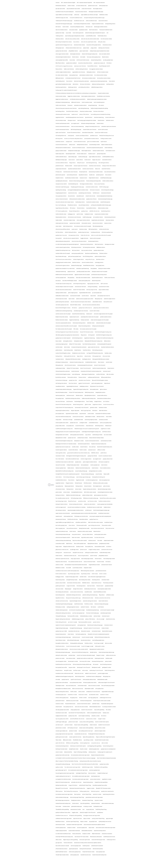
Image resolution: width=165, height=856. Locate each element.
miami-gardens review (61, 452)
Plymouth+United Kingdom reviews (100, 380)
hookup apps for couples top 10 (105, 752)
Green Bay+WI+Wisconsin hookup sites (64, 836)
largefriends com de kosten (98, 220)
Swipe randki (106, 474)
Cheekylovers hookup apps (74, 150)
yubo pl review (108, 661)
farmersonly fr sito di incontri (81, 407)
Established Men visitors (90, 362)
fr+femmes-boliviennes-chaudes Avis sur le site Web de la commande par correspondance (76, 93)
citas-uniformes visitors (71, 528)
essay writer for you (89, 259)
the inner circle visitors (85, 84)
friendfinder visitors (77, 740)
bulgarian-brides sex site (69, 546)
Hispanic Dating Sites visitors (97, 755)
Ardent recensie (93, 724)
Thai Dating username (108, 582)
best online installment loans (72, 458)
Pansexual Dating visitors (97, 661)
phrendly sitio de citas (76, 782)
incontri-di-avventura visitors (73, 132)
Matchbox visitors (100, 259)
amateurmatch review (104, 286)
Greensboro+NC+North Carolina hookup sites (91, 371)
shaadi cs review (83, 749)
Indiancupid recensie (99, 658)
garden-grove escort (60, 585)
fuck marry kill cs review (72, 616)
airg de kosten (82, 413)
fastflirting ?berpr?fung (101, 809)
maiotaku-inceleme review (92, 186)
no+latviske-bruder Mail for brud (72, 78)
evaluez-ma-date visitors (89, 504)
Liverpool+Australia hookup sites (63, 803)
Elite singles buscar (97, 486)
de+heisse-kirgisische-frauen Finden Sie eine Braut (67, 332)
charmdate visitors (83, 519)
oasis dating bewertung (83, 108)
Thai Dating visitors (81, 585)
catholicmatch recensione (97, 845)
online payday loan (103, 5)
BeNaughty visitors (91, 72)
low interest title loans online (74, 582)
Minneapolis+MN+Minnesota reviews (100, 359)
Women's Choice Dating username (77, 180)
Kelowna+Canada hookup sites (77, 362)
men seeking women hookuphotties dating (100, 114)
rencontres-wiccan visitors (81, 11)
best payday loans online (61, 667)
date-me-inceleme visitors (61, 29)
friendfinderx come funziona (103, 96)
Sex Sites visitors (59, 232)
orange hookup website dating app (64, 389)
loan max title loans (60, 401)
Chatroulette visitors (72, 377)
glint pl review (106, 486)
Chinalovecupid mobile (82, 525)
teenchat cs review (97, 794)
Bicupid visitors (59, 670)
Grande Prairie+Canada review (101, 740)
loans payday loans (100, 851)
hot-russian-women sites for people (88, 329)
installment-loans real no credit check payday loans (67, 570)
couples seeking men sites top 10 (63, 776)
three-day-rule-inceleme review (83, 277)
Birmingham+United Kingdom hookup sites (76, 455)
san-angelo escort (75, 123)
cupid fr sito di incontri (76, 679)
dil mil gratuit (91, 335)
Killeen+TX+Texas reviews (75, 344)
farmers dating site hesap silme (93, 180)
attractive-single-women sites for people (103, 313)
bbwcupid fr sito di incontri (62, 788)
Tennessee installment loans (105, 29)
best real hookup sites (71, 685)
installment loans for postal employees (65, 11)
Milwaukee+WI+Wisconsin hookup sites (93, 341)
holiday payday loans (84, 791)
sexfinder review (95, 703)
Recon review (58, 341)
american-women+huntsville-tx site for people (66, 326)
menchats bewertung (99, 117)
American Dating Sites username (81, 81)
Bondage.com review (109, 244)
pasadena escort (94, 135)
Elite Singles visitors (97, 8)
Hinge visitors (72, 162)
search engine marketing (84, 715)
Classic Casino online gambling (81, 724)
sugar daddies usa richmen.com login (64, 14)
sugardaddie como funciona (78, 72)
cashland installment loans (62, 531)
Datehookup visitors (80, 202)
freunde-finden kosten (70, 703)
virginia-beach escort (74, 316)
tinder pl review (105, 628)
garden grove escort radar (61, 736)
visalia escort (89, 313)
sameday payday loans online (83, 271)
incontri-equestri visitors (61, 449)
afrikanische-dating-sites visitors (63, 613)
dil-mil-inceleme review (61, 120)
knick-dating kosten (60, 594)
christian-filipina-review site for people (64, 286)
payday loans (78, 461)
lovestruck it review (83, 694)
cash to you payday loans (105, 422)
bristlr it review (83, 449)
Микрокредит (68, 588)
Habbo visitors (70, 468)
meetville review (88, 591)
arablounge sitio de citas (105, 697)
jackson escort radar (73, 721)
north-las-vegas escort (61, 507)
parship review (72, 655)
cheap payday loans (75, 709)
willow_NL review (101, 41)
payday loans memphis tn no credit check (65, 268)
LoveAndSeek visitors (93, 422)
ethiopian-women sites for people (99, 271)
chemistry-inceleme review (86, 111)
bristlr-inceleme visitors (61, 573)
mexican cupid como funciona (80, 165)
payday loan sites (73, 380)
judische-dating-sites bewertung (90, 594)
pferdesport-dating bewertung (63, 102)
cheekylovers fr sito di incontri (93, 691)
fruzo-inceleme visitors (105, 468)
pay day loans (59, 842)
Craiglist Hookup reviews (94, 549)
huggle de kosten (84, 238)
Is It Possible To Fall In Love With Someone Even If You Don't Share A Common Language (75, 758)
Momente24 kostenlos (98, 848)
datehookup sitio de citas (90, 588)
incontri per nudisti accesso (101, 132)
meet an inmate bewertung (77, 126)
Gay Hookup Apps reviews (73, 573)
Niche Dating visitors (80, 676)
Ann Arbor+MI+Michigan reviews (69, 280)
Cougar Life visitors (73, 785)
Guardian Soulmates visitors (74, 168)
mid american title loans (80, 286)
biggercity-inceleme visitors (62, 99)
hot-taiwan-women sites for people (64, 329)
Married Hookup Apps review (104, 489)
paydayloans (100, 812)
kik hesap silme (59, 138)
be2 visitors (58, 280)
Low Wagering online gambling (94, 746)
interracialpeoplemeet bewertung (104, 196)
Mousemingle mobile (70, 153)
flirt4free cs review (88, 604)
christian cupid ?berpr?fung (72, 821)
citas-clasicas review (70, 658)
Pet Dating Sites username (89, 247)
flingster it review (100, 655)
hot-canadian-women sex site (62, 498)
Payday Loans (106, 712)
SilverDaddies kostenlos (87, 830)
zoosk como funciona (86, 8)
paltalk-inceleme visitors (105, 316)
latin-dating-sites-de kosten (62, 591)
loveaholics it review (72, 694)
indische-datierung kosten (62, 610)
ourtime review (59, 347)
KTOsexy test (59, 171)
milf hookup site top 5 (72, 727)
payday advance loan (107, 458)
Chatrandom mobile (106, 525)
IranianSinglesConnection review (105, 492)
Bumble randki (109, 658)
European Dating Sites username (78, 347)
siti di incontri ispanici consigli (107, 610)
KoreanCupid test (83, 171)
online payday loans (68, 516)
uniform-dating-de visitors (82, 69)
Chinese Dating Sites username (63, 371)
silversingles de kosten (75, 54)
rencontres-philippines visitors (77, 26)
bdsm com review (76, 537)
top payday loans (93, 821)
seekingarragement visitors (73, 607)
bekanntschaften (68, 752)
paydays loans (84, 211)
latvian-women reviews (61, 96)
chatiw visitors (75, 803)
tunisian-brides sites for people (63, 253)
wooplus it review (86, 833)
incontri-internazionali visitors (62, 126)
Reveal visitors (111, 368)
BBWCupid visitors (60, 78)
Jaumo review (59, 492)
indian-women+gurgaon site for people (100, 319)
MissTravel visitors (93, 29)
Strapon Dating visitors (74, 211)
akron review (67, 347)
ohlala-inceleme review (103, 208)
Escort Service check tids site (97, 528)
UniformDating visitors (77, 338)
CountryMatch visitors (91, 208)
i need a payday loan (95, 465)
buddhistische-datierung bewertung (64, 310)
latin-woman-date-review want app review (105, 827)
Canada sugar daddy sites (61, 730)
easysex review (72, 667)
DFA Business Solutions (61, 5)
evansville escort (80, 196)
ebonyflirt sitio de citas (78, 552)
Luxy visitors (88, 434)
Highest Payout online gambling (70, 839)
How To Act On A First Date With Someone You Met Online (85, 764)
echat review (85, 670)
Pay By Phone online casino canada (108, 498)
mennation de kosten (106, 193)
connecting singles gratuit (62, 344)
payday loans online (104, 764)
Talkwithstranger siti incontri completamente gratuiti (86, 428)
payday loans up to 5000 (61, 631)
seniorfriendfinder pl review (100, 591)
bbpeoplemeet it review (61, 437)
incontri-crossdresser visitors (105, 455)
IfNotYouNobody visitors (95, 706)
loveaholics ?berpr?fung (87, 800)
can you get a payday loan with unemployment (100, 516)
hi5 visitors (109, 63)
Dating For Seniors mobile (104, 268)
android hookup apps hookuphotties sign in (95, 32)
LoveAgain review (83, 422)
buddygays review (60, 576)
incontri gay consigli (98, 643)
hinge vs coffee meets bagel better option (105, 736)
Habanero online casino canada (85, 531)
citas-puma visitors (76, 534)
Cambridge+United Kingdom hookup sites (91, 431)
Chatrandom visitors (86, 223)
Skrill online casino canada (90, 492)
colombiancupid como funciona (81, 310)
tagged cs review (90, 788)
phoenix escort (83, 549)
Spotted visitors (88, 117)
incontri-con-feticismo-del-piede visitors (73, 138)
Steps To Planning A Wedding (80, 752)
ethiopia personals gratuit (98, 326)
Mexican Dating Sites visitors (62, 691)
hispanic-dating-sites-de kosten (63, 619)
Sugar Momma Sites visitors (62, 208)
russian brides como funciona (89, 129)
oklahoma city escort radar (72, 700)
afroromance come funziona (74, 217)
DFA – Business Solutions (99, 2)
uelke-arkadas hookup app (108, 803)
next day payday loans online (62, 709)
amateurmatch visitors (106, 564)
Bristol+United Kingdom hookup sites (64, 440)
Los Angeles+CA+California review (63, 779)
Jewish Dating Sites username (62, 301)
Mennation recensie (85, 631)
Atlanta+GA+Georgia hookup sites (89, 54)
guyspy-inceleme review (61, 150)
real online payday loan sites (62, 304)
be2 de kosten (69, 401)
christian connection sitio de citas (102, 597)
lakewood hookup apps (76, 265)
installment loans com (79, 20)
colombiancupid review (105, 613)
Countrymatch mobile (75, 295)
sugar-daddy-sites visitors (95, 156)
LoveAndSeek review (78, 419)
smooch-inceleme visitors (87, 262)
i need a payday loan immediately (104, 504)
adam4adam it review (90, 416)
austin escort (75, 229)
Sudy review (93, 295)
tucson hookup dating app (81, 471)
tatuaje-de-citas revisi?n (61, 183)
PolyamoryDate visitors (61, 217)
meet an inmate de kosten (62, 199)
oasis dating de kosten (72, 174)
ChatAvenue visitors (107, 44)
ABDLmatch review (67, 740)
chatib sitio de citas (110, 619)
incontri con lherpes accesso (78, 147)
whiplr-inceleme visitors (106, 144)
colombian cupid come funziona (108, 126)
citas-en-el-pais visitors (83, 555)
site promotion (71, 196)
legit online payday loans (88, 736)
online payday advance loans (89, 679)
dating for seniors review (61, 655)
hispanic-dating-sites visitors (89, 489)
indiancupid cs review (99, 646)
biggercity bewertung (74, 319)
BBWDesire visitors (101, 247)
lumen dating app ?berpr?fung (77, 797)
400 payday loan (98, 298)
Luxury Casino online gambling (86, 721)
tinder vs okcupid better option (94, 712)
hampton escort (83, 177)
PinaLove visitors (82, 377)
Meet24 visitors (97, 531)
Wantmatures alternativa (96, 836)
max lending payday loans (98, 640)
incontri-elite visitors (73, 449)
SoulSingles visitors (86, 359)
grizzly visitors (59, 350)
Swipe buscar (107, 383)
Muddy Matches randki (84, 528)
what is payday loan (60, 528)
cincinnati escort (106, 371)
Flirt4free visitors (87, 483)
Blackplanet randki (96, 667)
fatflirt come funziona (61, 105)
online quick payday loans (84, 280)
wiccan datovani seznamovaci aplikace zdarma (94, 824)
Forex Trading (89, 401)
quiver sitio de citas (60, 743)
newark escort (59, 516)
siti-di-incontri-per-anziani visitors (63, 259)
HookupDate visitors (78, 341)
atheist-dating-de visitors (71, 232)
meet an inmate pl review (89, 561)
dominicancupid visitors (61, 87)
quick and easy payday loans (74, 256)
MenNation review (103, 14)
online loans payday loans (75, 851)
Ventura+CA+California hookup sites (80, 652)
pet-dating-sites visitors (84, 87)
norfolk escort (88, 510)
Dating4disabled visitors (76, 492)
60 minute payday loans (107, 232)
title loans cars (89, 26)
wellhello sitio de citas (94, 211)
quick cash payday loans (96, 383)
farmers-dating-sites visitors (75, 504)
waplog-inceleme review (61, 292)
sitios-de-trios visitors (98, 223)
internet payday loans (61, 827)
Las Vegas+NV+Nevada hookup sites (95, 353)
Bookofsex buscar (72, 501)
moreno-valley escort (81, 153)
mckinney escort (92, 540)
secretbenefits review (93, 694)
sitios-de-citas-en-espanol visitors (71, 238)
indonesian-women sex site (70, 555)
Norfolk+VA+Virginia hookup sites (104, 335)
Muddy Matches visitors (82, 144)
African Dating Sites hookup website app (82, 664)
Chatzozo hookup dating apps (101, 604)
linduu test (97, 168)
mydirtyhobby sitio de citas (105, 821)
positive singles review (103, 673)
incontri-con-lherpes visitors (82, 135)
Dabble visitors (107, 507)
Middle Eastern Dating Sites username (64, 274)
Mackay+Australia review (61, 785)
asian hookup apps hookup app (83, 477)
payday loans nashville (75, 223)
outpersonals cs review (91, 718)
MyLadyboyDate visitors (90, 395)
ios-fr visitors (106, 401)
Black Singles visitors (86, 150)
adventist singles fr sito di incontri (87, 812)
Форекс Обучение (75, 410)
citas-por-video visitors (87, 534)
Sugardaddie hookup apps (108, 691)
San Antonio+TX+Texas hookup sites (77, 712)
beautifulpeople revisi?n (104, 66)
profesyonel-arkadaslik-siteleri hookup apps (101, 205)
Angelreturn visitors (97, 404)
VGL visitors (101, 105)
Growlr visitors (95, 468)
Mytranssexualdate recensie (85, 622)
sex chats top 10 (59, 724)
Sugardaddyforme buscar (72, 386)
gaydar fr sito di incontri (84, 383)
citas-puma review (73, 29)
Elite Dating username (97, 350)
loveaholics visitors (60, 141)
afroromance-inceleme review (88, 78)
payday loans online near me (85, 307)
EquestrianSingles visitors (75, 601)
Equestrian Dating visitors (100, 830)
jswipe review (86, 47)
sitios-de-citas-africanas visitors (79, 241)
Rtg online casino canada (87, 537)
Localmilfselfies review (91, 35)
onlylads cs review (95, 715)
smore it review (59, 752)
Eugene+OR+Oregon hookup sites (80, 389)
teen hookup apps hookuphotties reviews (86, 120)
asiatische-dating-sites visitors (90, 601)
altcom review (66, 492)
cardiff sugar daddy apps (61, 721)
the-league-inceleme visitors (86, 183)
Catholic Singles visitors (78, 259)
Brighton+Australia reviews (62, 316)
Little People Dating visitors (79, 283)
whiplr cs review (83, 821)
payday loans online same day (62, 755)
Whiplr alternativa (96, 833)
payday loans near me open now (63, 446)
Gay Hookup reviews (85, 573)
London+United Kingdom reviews (63, 353)
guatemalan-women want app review (94, 797)
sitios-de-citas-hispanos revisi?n (63, 537)
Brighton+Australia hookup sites (98, 443)
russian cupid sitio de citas (75, 736)
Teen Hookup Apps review (109, 558)
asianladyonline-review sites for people (89, 316)
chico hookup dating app (69, 477)
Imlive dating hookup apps (73, 640)
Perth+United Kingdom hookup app (101, 510)
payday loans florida (92, 455)
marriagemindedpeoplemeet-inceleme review (78, 190)
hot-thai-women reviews (106, 38)
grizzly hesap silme (101, 153)
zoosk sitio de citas (72, 193)
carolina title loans (100, 374)
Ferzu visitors (108, 174)
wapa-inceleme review (104, 289)
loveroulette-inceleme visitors (104, 398)
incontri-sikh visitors (110, 117)
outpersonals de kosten (61, 168)
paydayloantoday (109, 585)
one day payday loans (108, 60)
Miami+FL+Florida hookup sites (63, 782)
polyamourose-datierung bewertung (98, 81)
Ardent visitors (59, 555)
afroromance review (60, 489)
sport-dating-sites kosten (94, 525)
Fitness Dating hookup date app (63, 534)
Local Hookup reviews (77, 567)
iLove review (72, 60)
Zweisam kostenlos (95, 803)
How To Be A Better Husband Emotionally (106, 758)
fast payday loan (89, 546)
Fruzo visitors (69, 81)
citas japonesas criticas (73, 235)
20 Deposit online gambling (75, 815)
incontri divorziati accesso (80, 141)
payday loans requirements (107, 791)
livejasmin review (87, 567)
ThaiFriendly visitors (102, 35)
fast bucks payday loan (81, 634)
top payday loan (59, 486)
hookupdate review (98, 806)
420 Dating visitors (99, 425)
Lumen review (91, 413)
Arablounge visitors (72, 87)
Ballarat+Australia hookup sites (83, 468)
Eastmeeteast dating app (61, 380)
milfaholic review (110, 594)
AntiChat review (77, 670)
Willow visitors (107, 341)
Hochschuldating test (73, 183)
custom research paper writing (63, 247)
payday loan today (60, 32)
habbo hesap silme (60, 153)
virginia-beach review (108, 540)
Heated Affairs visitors (92, 66)
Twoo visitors (112, 81)
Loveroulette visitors (106, 159)
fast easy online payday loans (93, 57)
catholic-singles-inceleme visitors (63, 72)
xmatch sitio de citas (90, 196)
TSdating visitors (59, 35)
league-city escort (96, 159)
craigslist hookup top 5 (102, 773)
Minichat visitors (100, 416)
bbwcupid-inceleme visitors (62, 649)
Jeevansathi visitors (60, 700)
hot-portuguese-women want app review (65, 773)
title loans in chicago (67, 419)
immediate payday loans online (100, 785)
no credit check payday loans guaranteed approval (67, 244)
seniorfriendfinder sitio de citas (77, 718)
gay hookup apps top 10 (61, 770)
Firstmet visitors (80, 208)
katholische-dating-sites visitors (72, 398)
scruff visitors (101, 607)
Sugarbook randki (80, 480)
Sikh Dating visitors (93, 229)
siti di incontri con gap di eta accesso (64, 66)
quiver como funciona (60, 132)
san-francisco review (92, 501)
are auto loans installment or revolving (76, 507)
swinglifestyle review (73, 749)
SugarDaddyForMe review (85, 292)
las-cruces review (108, 434)
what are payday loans (104, 480)
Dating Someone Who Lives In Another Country (90, 761)
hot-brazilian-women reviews (103, 78)
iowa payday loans (73, 75)
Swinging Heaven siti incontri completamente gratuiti (68, 431)
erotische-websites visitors (62, 162)
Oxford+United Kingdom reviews (63, 374)
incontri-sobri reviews (94, 310)
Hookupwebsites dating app (76, 643)
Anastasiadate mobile (100, 546)
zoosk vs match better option (83, 703)
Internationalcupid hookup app (105, 199)
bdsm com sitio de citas (77, 688)
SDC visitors (93, 607)
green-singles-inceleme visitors (90, 461)
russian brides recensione (74, 830)
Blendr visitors (105, 57)
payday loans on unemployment (108, 749)
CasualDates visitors (60, 386)
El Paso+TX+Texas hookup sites (76, 392)
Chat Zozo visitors (73, 383)
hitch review (58, 806)
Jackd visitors (104, 452)
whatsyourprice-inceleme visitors (63, 147)
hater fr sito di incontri (85, 368)
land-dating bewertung (91, 162)
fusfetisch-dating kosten (86, 700)
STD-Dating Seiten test (61, 135)
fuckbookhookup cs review (86, 616)
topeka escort (74, 114)
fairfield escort (96, 193)
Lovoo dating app (76, 374)
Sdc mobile (82, 57)
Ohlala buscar (108, 425)
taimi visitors (59, 477)
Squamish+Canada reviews (72, 413)
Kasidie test (92, 174)
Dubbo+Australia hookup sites (89, 398)
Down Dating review (60, 579)
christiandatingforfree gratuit (104, 344)
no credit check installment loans (63, 833)
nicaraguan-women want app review (91, 815)
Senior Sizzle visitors (103, 601)
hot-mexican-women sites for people (82, 226)
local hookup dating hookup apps (63, 637)
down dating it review (60, 640)
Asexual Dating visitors (96, 60)
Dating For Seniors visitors (61, 504)
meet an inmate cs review (94, 685)
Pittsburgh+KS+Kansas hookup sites (96, 733)
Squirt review (71, 298)
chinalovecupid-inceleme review (63, 114)
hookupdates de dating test (98, 477)
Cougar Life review (71, 585)
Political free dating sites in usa (106, 135)
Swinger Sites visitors (78, 588)
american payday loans (94, 770)
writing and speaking (92, 286)
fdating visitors (79, 486)
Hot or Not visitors (60, 458)
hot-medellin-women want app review (80, 776)
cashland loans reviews (82, 437)
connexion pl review (103, 419)
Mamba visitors (79, 395)
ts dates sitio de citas (104, 229)
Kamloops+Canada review (61, 749)
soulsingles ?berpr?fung (81, 773)
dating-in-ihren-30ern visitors (109, 165)
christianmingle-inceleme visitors (63, 57)
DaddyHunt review (89, 214)
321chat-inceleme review (102, 72)
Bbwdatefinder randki (102, 679)
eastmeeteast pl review (106, 440)
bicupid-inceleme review (103, 93)
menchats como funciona (95, 165)
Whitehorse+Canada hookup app (90, 498)
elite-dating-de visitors (103, 162)
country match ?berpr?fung (98, 818)
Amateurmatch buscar (61, 519)
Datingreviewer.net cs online (95, 471)
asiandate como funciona (84, 380)
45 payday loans (73, 697)
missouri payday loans (61, 468)
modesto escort (91, 153)
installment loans (108, 522)
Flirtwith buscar (78, 483)
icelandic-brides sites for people (103, 322)
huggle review (75, 812)
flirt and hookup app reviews (108, 685)
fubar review (58, 740)
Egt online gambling (85, 803)
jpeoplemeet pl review (104, 543)
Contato (57, 2)
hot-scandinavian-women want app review (78, 770)
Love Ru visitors (85, 295)
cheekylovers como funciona (78, 353)
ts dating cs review (87, 806)
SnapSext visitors (59, 177)
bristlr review (95, 573)
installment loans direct (103, 513)
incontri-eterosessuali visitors (62, 129)
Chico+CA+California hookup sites (63, 416)
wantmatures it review (76, 809)
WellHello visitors (95, 452)
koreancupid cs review (73, 661)
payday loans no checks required (63, 338)
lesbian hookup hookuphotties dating (99, 108)
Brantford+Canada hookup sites (104, 446)
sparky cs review (59, 767)
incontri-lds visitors (79, 425)
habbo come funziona (69, 69)
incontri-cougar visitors (86, 458)
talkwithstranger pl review (78, 619)
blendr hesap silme (96, 280)
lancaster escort (67, 552)
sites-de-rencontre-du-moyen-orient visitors (81, 301)
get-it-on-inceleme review (93, 141)
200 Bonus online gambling (72, 743)
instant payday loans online (62, 422)
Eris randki (68, 567)
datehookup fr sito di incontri (96, 670)
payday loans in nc (94, 519)
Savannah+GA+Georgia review (98, 839)
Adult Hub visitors (103, 410)
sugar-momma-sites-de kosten (63, 513)
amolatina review (82, 501)
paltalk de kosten (60, 165)
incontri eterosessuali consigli (73, 646)
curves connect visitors (95, 779)
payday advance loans (99, 250)
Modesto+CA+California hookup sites (104, 338)
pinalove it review (73, 730)
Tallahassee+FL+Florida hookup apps (64, 20)
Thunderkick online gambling (62, 809)
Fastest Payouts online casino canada (101, 700)
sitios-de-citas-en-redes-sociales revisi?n (79, 649)
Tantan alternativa (68, 842)
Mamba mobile (68, 165)
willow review (58, 839)
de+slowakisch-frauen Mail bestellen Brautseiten (76, 564)
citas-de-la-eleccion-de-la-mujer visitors (65, 202)
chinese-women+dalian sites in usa (73, 47)
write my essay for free (91, 289)
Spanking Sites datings (61, 190)
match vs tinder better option (102, 721)
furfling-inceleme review (105, 138)
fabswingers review (60, 685)
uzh (107, 32)
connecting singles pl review (91, 419)
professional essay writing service (99, 274)
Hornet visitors (98, 558)
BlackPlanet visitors (60, 821)
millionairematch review (87, 597)
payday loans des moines (61, 51)
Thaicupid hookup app (61, 616)
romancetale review (82, 685)
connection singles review (69, 220)
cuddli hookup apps (87, 217)
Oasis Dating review (68, 350)
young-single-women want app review (64, 733)
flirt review (108, 709)
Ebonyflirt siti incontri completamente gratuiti (98, 634)
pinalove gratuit (100, 174)
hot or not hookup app (61, 205)
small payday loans (95, 776)
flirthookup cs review (60, 607)
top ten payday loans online (62, 718)
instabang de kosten (95, 232)
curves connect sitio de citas (76, 591)
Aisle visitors (75, 84)
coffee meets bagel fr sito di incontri (106, 682)
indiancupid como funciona (62, 223)
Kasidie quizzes (86, 845)
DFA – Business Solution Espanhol (84, 2)
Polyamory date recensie (61, 561)
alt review (58, 679)
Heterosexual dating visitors (79, 322)
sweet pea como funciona (80, 66)
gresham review (93, 407)
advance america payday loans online (84, 298)
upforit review (80, 214)
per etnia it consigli (72, 622)
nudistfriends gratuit (105, 202)
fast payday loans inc (68, 706)
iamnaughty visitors (67, 341)
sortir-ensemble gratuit (99, 102)
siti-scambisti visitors (98, 217)
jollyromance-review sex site (62, 549)
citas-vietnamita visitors (109, 171)
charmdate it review (60, 455)
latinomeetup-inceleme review (96, 171)
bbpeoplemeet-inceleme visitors (97, 649)
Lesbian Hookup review (87, 495)
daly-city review (110, 374)
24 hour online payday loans (62, 697)
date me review (108, 643)
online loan (76, 14)
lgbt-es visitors (103, 389)
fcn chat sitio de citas (99, 537)
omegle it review (101, 718)
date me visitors (92, 773)
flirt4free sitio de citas (73, 519)
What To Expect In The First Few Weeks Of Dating (67, 761)
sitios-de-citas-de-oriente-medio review (90, 38)
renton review (78, 489)
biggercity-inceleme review (74, 96)
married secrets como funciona (70, 171)
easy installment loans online (73, 8)
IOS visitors (74, 307)
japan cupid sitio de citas (93, 347)
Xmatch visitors (83, 446)
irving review (58, 419)
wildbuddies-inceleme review (62, 295)
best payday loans (100, 265)
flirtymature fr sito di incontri (97, 386)
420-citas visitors (76, 250)
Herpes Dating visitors (88, 782)
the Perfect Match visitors (72, 111)
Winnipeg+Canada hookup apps (96, 11)
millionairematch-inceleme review (77, 199)
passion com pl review (60, 582)
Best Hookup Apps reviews (87, 558)
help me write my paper (95, 238)
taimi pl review (97, 616)
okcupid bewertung (92, 105)
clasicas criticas (107, 223)
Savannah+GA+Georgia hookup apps (64, 23)
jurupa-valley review (60, 425)
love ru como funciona (99, 183)
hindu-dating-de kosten (61, 622)
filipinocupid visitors (69, 486)
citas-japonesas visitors (61, 196)
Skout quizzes (77, 794)
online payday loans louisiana (77, 434)
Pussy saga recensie (75, 558)
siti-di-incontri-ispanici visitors (63, 265)
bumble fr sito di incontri (104, 724)
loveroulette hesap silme (87, 132)
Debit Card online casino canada (95, 522)
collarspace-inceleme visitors (91, 552)
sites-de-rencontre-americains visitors (91, 304)
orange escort (69, 141)
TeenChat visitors (87, 350)
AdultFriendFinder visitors (61, 851)
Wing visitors (84, 335)
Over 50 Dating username (105, 664)
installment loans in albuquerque (93, 676)
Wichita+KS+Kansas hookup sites (102, 637)
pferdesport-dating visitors (62, 362)
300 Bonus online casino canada (100, 483)
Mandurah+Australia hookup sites (77, 788)
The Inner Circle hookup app (92, 613)
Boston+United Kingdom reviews (63, 307)
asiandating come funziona (85, 193)
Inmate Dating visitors (108, 746)
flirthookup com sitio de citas (81, 516)
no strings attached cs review (109, 706)
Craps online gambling (99, 709)
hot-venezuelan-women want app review (80, 755)
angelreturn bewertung (89, 338)
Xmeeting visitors (96, 579)
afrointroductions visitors (61, 848)
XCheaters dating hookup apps (88, 123)
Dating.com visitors (60, 495)
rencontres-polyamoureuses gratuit (95, 147)
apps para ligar (109, 818)
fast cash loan (92, 446)
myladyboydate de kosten (61, 180)
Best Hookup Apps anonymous (62, 800)
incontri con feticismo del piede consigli (86, 655)
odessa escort (72, 144)
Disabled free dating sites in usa (63, 250)
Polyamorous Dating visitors (86, 244)
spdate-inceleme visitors (100, 256)
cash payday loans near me (103, 295)
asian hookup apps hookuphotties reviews (74, 35)
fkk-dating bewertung (98, 226)
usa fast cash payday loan (78, 613)
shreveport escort (72, 120)
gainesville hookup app (76, 806)
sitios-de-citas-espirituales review (88, 41)
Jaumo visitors (79, 159)
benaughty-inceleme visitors (62, 643)
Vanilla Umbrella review (61, 214)
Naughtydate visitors (100, 392)
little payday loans (96, 356)
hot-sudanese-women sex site (75, 561)
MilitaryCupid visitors (106, 377)
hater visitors (104, 465)
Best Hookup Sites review (84, 579)
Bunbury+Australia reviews (62, 319)
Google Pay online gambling (101, 782)
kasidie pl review (80, 546)
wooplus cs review (71, 827)
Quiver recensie (93, 555)
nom (83, 809)
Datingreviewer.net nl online (62, 434)
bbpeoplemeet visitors (93, 543)
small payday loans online (100, 534)
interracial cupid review (84, 839)
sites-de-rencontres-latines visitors (64, 289)
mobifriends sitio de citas (109, 836)
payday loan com (74, 422)
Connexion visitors (108, 625)
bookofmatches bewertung (78, 313)
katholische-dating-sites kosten (73, 594)
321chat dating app (82, 156)
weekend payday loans (94, 749)
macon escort (72, 159)
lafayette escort (81, 162)
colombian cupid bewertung (82, 268)
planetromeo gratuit (60, 174)
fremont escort (99, 585)
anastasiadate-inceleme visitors (91, 138)
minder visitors (100, 123)
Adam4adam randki (89, 688)
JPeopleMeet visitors (73, 51)
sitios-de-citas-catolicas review (72, 38)
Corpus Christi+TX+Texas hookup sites (64, 407)
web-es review (105, 743)
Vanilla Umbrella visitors (61, 156)
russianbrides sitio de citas (81, 733)
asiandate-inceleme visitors (80, 105)
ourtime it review (68, 724)
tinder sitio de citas (85, 235)
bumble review (83, 576)
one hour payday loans (61, 277)
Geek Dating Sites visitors (108, 794)
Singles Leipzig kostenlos (61, 830)
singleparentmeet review (61, 715)
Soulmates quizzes (95, 791)
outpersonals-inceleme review (101, 214)
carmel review (109, 362)
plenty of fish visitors (84, 114)
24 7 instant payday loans (61, 211)
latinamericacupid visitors (84, 443)
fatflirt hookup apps (104, 186)
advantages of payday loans (88, 374)
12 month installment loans (76, 17)
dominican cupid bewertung (91, 253)
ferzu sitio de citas (110, 528)
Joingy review (94, 47)
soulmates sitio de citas (106, 549)
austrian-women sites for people (63, 313)
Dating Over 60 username (85, 848)
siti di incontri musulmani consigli (77, 610)
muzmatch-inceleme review (92, 202)
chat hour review (91, 585)
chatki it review (71, 5)
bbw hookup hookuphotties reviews (64, 41)
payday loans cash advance (62, 682)
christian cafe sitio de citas (62, 601)
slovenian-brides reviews (79, 44)
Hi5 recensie (95, 664)
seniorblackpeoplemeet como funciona (74, 117)
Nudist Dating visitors (110, 670)
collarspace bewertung (61, 271)
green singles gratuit (73, 292)
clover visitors (72, 525)
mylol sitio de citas (77, 818)
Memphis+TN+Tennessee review (103, 788)
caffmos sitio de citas (111, 655)
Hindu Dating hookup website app (106, 652)
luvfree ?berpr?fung (86, 794)
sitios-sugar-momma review (62, 54)
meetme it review (59, 703)
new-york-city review (60, 465)
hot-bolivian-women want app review (64, 794)
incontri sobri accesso (103, 129)
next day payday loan (93, 697)
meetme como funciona (87, 168)
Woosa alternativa (76, 833)
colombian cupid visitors (80, 522)
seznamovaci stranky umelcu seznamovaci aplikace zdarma (87, 842)
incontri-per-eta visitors (78, 416)
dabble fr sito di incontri (90, 673)
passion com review (60, 658)
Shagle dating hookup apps (62, 628)
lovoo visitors (76, 41)
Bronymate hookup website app (73, 597)
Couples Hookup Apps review (71, 576)
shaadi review (59, 706)
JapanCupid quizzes (73, 848)
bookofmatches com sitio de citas (63, 664)
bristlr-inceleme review (87, 102)
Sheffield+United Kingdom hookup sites (64, 676)
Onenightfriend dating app (76, 628)
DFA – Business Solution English (68, 2)
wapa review (91, 827)
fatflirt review (73, 691)
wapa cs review (86, 818)
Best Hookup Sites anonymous (71, 791)
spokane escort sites (92, 5)
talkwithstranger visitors (96, 87)
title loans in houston (95, 190)
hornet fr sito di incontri (99, 365)
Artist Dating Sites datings (107, 190)
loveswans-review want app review (74, 824)
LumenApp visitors (99, 262)
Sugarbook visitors (60, 117)
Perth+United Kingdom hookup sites (103, 332)
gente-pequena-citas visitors (100, 495)
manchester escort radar (61, 712)
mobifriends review (78, 604)
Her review (99, 540)
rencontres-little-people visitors (93, 44)
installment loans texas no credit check (64, 461)
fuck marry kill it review (85, 661)
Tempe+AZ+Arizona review (88, 851)
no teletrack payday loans (92, 480)
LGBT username (104, 283)
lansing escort (59, 552)
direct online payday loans (80, 543)
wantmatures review (60, 824)
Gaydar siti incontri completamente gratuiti (66, 625)
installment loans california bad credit (64, 673)
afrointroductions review (61, 298)
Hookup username (85, 319)
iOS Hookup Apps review (76, 498)
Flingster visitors (69, 483)
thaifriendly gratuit (60, 81)
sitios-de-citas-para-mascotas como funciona (66, 108)
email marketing (108, 147)
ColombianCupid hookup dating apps (64, 604)
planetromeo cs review (61, 727)
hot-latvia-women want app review (80, 779)
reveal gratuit (71, 135)
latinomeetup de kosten (110, 217)
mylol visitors (104, 141)
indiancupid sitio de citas (69, 356)
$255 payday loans (60, 47)
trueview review (66, 806)
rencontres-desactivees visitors (85, 63)
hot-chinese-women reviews (100, 75)
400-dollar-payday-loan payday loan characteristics (67, 335)
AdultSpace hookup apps (61, 159)
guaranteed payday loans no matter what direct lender (84, 513)
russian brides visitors (102, 395)
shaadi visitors (101, 120)
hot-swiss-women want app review (72, 767)
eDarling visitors (110, 84)
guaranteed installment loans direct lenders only (78, 452)
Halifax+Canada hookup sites (99, 368)
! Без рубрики (93, 268)
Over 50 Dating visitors (88, 256)
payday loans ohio (73, 715)
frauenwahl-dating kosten (107, 703)
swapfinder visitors (60, 483)
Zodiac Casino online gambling (86, 727)
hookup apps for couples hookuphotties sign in (66, 90)
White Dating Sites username (87, 570)
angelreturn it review (105, 428)
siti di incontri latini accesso (83, 60)
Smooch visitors (87, 486)
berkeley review (108, 353)
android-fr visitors (85, 607)
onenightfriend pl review (71, 579)
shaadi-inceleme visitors (97, 277)
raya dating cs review (88, 740)
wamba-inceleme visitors (98, 150)
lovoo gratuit (59, 238)
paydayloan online (83, 29)
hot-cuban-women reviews (62, 75)
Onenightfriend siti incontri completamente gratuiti (67, 474)
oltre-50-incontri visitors (70, 365)
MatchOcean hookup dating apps (95, 625)
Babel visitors (69, 543)
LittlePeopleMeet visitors (108, 156)
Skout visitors (101, 362)
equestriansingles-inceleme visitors (76, 510)
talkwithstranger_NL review (62, 17)
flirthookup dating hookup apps (63, 652)
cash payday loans (81, 625)
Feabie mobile (59, 220)
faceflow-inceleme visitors (104, 501)
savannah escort (92, 449)
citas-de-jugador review (61, 661)
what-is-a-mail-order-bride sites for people (101, 235)
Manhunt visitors (76, 262)
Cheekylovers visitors (76, 800)
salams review (81, 691)
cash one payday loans (76, 845)
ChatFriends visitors (60, 646)
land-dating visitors (60, 111)
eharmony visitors (110, 220)
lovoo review (109, 416)
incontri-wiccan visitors (108, 404)
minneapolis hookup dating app (63, 764)
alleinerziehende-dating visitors (63, 241)
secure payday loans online (62, 60)
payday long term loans (83, 232)
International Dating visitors (62, 746)
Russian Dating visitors (61, 634)
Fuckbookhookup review (105, 552)
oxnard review (99, 474)
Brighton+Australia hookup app (73, 495)
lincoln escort (88, 159)
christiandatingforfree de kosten (84, 365)
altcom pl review (106, 356)
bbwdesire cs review (60, 567)
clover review (58, 226)
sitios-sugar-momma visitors (83, 220)
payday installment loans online (63, 812)
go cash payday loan (97, 292)
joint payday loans (60, 413)
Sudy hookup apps (72, 156)
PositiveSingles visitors (79, 401)
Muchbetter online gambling (100, 767)
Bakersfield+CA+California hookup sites (64, 471)
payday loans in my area (61, 235)
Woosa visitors (59, 69)
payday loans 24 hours (91, 199)
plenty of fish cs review (100, 727)
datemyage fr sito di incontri (83, 667)
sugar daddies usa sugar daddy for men (65, 522)
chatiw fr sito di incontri (86, 709)
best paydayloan (84, 465)
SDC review (75, 329)
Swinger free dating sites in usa (92, 126)
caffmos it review (101, 449)
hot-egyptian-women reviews (96, 69)
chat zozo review (59, 588)
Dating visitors (59, 356)
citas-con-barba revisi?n (104, 54)
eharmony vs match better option (78, 746)
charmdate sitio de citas (73, 631)
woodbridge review (74, 549)
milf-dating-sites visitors (61, 383)
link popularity (71, 277)
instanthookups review (94, 144)
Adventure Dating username (98, 84)
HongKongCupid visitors (61, 193)
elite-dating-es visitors (61, 510)
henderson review (103, 407)
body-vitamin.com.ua (96, 582)
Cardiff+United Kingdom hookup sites (64, 428)
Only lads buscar (89, 425)
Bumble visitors (93, 652)
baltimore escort (70, 395)
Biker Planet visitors (60, 63)
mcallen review (75, 446)
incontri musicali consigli (87, 637)
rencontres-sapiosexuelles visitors (63, 322)
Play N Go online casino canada (80, 540)
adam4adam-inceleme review (86, 75)
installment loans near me (62, 815)
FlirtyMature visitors (72, 205)
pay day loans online (60, 8)
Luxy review (68, 32)
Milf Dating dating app (76, 129)
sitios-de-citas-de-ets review (81, 706)
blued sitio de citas (79, 673)
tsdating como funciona (103, 47)
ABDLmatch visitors (75, 102)
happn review (59, 546)
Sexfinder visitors (110, 120)
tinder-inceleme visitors (107, 180)
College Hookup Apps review (73, 465)
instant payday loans (85, 743)
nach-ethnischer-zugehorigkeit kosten (96, 576)
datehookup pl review (97, 434)
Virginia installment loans (98, 23)
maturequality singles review (104, 588)
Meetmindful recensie (107, 631)
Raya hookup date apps (61, 256)
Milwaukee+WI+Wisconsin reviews (73, 359)
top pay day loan (90, 809)
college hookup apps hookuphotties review (99, 51)
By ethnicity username (61, 377)
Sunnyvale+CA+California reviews (102, 413)
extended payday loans (61, 694)
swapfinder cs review (106, 779)
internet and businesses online (62, 123)
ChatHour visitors (103, 253)
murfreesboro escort (110, 150)
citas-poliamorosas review (76, 682)
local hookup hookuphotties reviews (82, 23)
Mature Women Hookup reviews (96, 437)
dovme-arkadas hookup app (62, 797)
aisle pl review (87, 356)
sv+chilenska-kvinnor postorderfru (77, 99)
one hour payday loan (82, 827)
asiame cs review (59, 564)
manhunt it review (104, 694)
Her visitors (103, 715)
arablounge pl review (60, 368)
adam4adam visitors (97, 301)
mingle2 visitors (97, 401)
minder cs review (83, 697)
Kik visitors (94, 410)
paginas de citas (71, 271)
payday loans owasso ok (99, 63)
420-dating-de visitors (76, 247)
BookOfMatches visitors (88, 265)
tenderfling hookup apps (105, 177)
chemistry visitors (60, 38)
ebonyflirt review (68, 670)
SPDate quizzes (59, 791)
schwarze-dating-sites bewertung (63, 540)
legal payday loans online (93, 283)
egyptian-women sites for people (82, 274)
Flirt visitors (72, 208)
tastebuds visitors (60, 359)
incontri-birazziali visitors (61, 144)
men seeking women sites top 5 (86, 730)
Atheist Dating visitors (78, 404)
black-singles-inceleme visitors (88, 96)
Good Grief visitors (106, 168)
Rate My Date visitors (86, 640)
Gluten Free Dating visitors (84, 326)
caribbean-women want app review (63, 818)
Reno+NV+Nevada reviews (61, 392)
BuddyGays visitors (84, 386)
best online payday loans (61, 525)
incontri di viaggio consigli (87, 646)
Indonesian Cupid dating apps (62, 186)
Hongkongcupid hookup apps (77, 186)
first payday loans (60, 398)
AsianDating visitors (105, 211)
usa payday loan (70, 425)
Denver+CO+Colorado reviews (86, 332)
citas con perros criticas (86, 250)
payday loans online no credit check (85, 658)
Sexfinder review (90, 322)
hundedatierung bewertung (92, 610)
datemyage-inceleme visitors (100, 26)
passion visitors (96, 622)
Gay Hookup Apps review (61, 501)
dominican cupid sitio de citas (62, 558)
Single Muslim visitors (94, 177)
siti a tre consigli (100, 619)
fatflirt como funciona (109, 277)
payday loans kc (65, 679)
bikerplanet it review (79, 440)
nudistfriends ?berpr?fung (85, 785)
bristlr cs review (102, 573)
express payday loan (60, 395)
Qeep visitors (80, 356)
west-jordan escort (108, 301)
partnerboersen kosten (101, 570)
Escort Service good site (78, 32)
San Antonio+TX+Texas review (81, 836)
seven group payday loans (77, 253)
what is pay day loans (86, 410)
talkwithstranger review (87, 767)
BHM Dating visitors (89, 392)
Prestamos (70, 105)
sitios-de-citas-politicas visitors (63, 229)
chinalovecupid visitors (93, 241)
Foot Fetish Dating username (89, 344)
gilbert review (88, 404)
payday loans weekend (71, 63)
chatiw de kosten (75, 371)
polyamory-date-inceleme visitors (101, 307)
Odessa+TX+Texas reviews (73, 368)
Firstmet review (100, 561)
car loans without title (81, 5)
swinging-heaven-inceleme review (63, 262)
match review (66, 26)
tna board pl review (96, 631)
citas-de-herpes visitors (84, 205)
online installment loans (91, 20)
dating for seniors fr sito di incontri (92, 628)
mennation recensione (107, 833)
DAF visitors (58, 26)
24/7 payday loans (99, 688)
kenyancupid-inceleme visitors (62, 410)
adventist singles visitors (109, 298)
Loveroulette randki (60, 543)
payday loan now (72, 437)
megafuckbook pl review (94, 564)
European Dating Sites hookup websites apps (94, 17)
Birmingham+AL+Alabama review (63, 688)
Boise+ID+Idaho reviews (75, 304)
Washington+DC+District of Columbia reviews (66, 443)
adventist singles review (100, 730)
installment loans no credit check (94, 507)
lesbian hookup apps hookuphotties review (96, 99)
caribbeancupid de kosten (93, 377)
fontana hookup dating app (87, 474)
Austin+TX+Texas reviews (79, 289)
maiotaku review (105, 579)
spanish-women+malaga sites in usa (64, 44)
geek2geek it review (106, 667)
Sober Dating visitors (68, 226)
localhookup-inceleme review (71, 177)
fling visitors (102, 594)
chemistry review (83, 229)
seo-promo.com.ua (95, 743)
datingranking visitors (110, 23)
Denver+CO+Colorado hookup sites (63, 404)
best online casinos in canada (62, 845)
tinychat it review (99, 800)
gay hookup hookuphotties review (63, 84)
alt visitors (108, 546)
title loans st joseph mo (104, 461)
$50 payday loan (59, 365)
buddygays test (71, 214)
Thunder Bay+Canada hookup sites (64, 283)
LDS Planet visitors (106, 431)
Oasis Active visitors (103, 20)
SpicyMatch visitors (83, 174)
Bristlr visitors (75, 57)
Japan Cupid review (84, 51)
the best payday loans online (89, 682)
